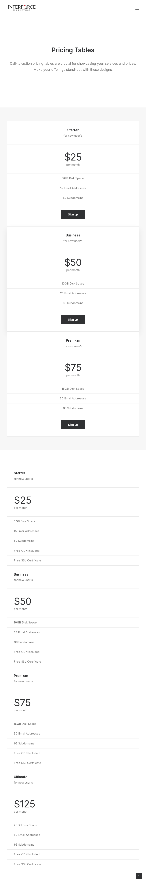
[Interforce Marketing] (21, 8)
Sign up (73, 214)
